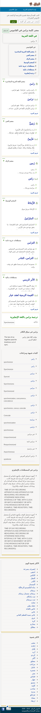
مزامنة (32, 420)
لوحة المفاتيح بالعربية (29, 9)
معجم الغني (30, 55)
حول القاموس (13, 9)
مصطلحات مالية (28, 70)
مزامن (32, 373)
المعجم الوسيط (29, 62)
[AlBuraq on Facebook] (3, 710)
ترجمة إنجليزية (29, 73)
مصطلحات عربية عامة (26, 66)
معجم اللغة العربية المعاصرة (24, 52)
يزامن (33, 381)
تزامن (33, 395)
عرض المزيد (34, 113)
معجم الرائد (30, 59)
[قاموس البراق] (35, 4)
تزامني (32, 427)
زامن (33, 359)
